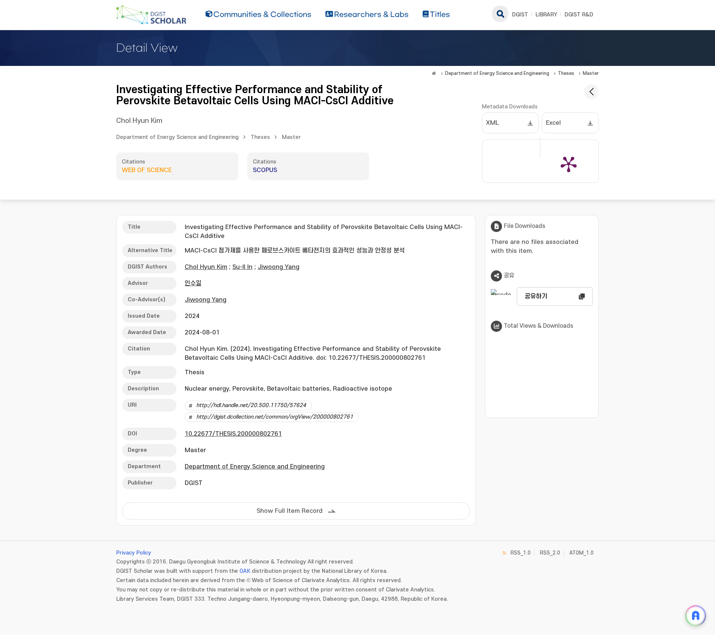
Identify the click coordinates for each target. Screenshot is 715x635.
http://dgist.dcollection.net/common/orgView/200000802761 (274, 417)
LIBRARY (546, 15)
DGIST (520, 15)
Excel (553, 123)
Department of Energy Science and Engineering (497, 73)
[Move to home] (433, 73)
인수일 (193, 283)
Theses (566, 73)
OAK (244, 571)
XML (492, 123)
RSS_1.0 (521, 553)
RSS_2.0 (550, 553)
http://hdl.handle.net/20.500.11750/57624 (251, 405)
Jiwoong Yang (278, 267)
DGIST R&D (579, 15)
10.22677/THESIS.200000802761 (233, 434)
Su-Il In (242, 267)
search (500, 14)
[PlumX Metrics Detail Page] (568, 163)
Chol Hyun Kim (139, 121)
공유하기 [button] (536, 296)
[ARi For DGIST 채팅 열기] (695, 615)
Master (591, 73)
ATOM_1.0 (581, 553)
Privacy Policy (133, 553)
